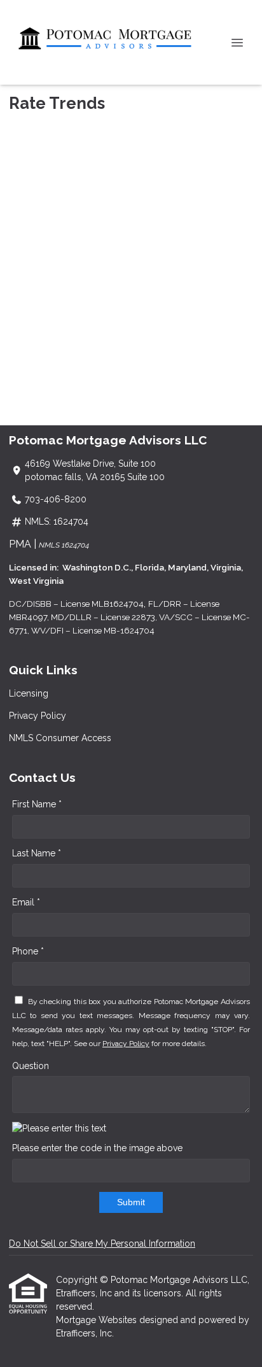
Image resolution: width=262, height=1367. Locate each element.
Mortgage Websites (97, 1320)
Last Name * (36, 853)
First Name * (37, 804)
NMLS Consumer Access (60, 738)
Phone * (28, 951)
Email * (26, 902)
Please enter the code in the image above (97, 1148)
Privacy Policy (37, 716)
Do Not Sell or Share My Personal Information (102, 1243)
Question (30, 1066)
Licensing (28, 693)
